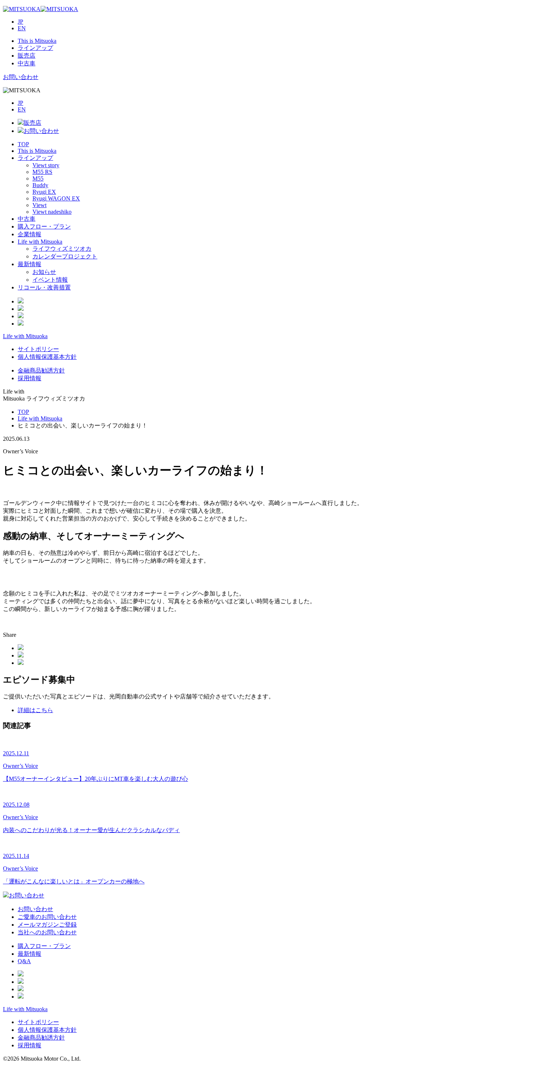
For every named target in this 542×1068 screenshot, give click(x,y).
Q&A (24, 961)
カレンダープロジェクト (64, 256)
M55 (38, 178)
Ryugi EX (44, 192)
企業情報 (29, 234)
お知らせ (44, 272)
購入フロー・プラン (44, 226)
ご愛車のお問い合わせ (47, 917)
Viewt (39, 205)
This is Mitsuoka (37, 151)
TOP (23, 144)
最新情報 (29, 264)
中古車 (26, 219)
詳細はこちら (35, 710)
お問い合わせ (20, 77)
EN (22, 28)
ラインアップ (35, 158)
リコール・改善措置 (44, 287)
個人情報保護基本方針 (47, 357)
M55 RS (42, 172)
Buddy (40, 185)
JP (20, 21)
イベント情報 (50, 280)
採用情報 (29, 378)
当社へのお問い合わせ (47, 932)
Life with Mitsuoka (40, 241)
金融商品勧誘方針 (41, 370)
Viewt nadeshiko (52, 212)
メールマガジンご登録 (47, 924)
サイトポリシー (38, 349)
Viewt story (45, 165)
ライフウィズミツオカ (61, 248)
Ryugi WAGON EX (56, 198)
